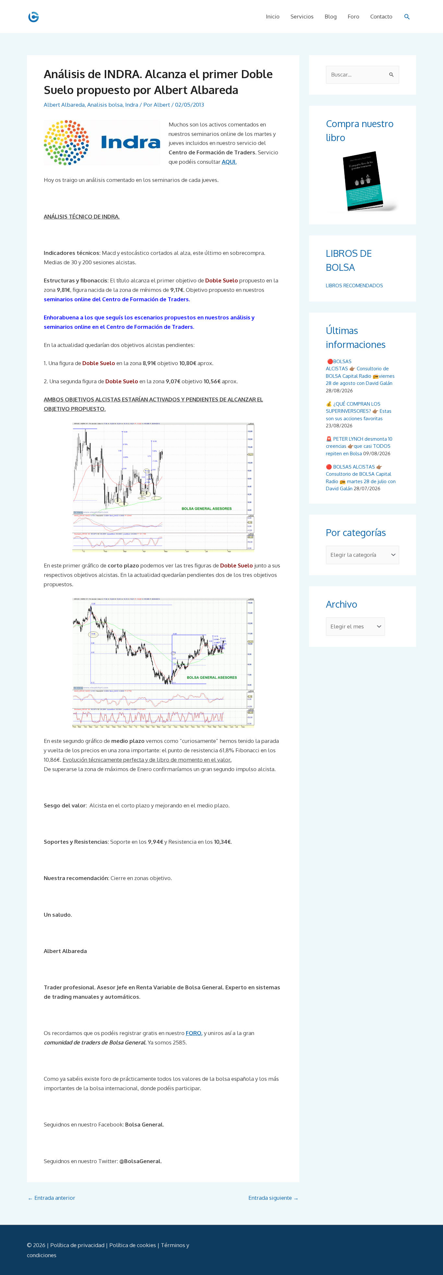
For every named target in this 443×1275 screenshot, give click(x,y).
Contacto (381, 16)
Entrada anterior (51, 1197)
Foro (353, 16)
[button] (407, 16)
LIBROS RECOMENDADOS (354, 285)
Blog (331, 16)
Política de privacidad (77, 1245)
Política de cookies (132, 1245)
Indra (131, 104)
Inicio (273, 16)
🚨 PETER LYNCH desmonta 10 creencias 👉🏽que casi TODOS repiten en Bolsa (359, 446)
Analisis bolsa (105, 104)
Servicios (302, 16)
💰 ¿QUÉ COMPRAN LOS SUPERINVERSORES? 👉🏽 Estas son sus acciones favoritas (358, 411)
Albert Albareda (64, 104)
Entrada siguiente (273, 1197)
